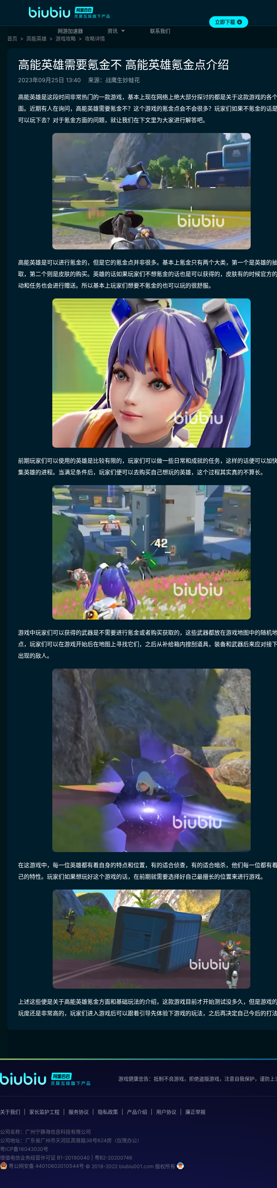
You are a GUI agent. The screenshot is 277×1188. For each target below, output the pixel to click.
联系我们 (160, 31)
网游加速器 (70, 31)
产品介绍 (137, 1111)
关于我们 (10, 1111)
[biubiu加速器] (69, 12)
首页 (12, 38)
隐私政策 (108, 1111)
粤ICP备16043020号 (24, 1149)
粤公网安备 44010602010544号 (45, 1166)
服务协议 (79, 1111)
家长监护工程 (44, 1111)
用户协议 (166, 1111)
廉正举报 (195, 1111)
